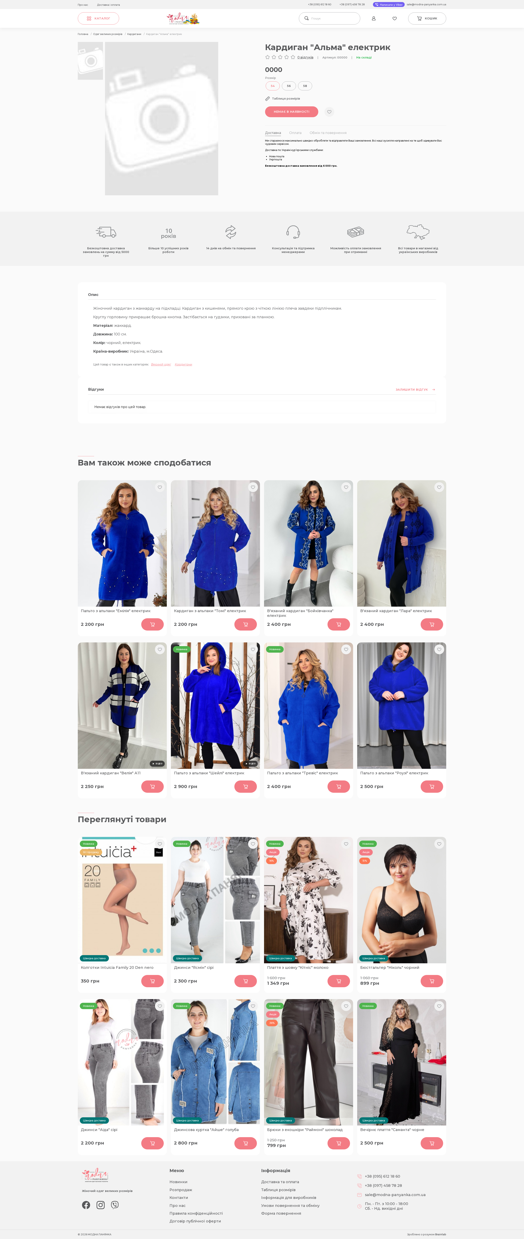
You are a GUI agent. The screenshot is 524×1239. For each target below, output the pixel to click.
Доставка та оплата (280, 1182)
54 (273, 86)
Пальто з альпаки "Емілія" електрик (115, 611)
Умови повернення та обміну (290, 1205)
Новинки (178, 1182)
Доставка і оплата (108, 4)
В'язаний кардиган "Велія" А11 (111, 773)
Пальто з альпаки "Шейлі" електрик (209, 773)
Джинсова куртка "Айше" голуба (206, 1130)
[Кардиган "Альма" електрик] (161, 194)
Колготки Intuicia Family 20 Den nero (117, 967)
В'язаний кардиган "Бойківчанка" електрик (300, 613)
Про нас (83, 4)
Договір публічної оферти (195, 1221)
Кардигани (183, 364)
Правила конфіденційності (196, 1213)
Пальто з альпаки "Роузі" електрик (394, 773)
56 (289, 86)
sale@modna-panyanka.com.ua (426, 4)
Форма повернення (281, 1213)
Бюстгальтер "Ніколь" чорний (389, 967)
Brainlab (440, 1234)
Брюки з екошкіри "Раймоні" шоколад (305, 1130)
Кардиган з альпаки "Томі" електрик (210, 611)
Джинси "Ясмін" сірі (193, 967)
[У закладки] (329, 112)
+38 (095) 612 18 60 (319, 4)
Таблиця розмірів (278, 1190)
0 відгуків (305, 57)
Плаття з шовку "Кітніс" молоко (298, 967)
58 (305, 86)
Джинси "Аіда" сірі (99, 1130)
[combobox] (334, 18)
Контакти (178, 1197)
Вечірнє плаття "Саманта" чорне (392, 1130)
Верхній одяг (161, 364)
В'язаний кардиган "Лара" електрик (396, 611)
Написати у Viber (391, 4)
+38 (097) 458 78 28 (352, 4)
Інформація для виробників (288, 1197)
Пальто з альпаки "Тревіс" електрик (302, 773)
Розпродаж (180, 1190)
